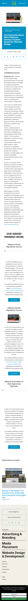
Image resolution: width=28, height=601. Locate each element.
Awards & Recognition (15, 30)
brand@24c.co (15, 511)
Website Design (8, 31)
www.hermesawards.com (11, 224)
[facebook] (9, 522)
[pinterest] (15, 522)
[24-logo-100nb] (14, 2)
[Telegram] (17, 57)
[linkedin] (19, 522)
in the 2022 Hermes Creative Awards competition (15, 362)
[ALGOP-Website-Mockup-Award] (14, 250)
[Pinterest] (20, 57)
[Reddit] (11, 57)
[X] (7, 57)
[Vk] (23, 57)
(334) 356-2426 (16, 517)
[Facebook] (4, 57)
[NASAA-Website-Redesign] (14, 390)
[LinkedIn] (14, 57)
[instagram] (12, 522)
